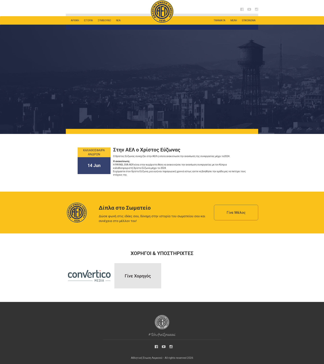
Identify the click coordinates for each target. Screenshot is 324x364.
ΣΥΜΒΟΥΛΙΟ (104, 20)
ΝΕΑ (118, 20)
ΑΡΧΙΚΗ (75, 20)
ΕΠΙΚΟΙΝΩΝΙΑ (249, 20)
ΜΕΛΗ (234, 20)
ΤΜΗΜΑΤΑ (219, 20)
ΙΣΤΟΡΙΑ (88, 20)
